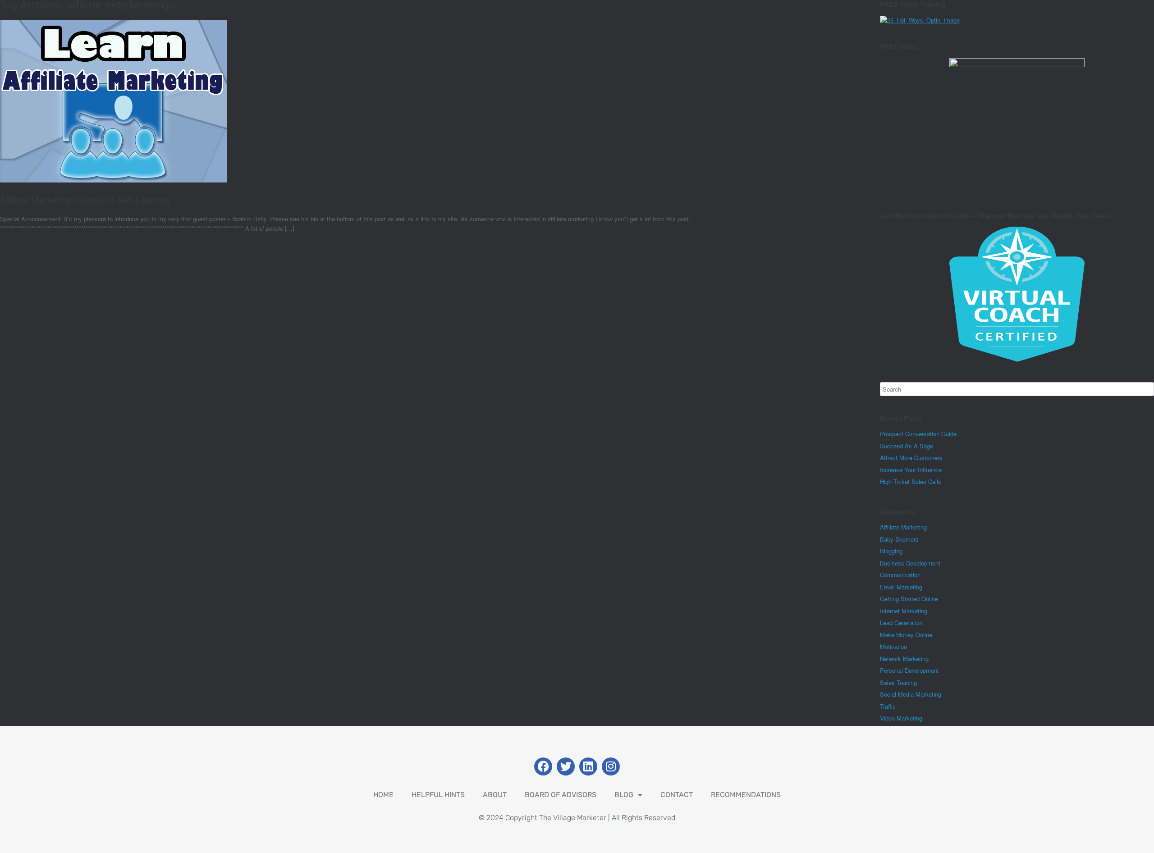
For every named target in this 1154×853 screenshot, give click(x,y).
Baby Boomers (899, 539)
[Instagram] (611, 766)
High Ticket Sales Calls (910, 481)
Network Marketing (904, 658)
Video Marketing (901, 718)
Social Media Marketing (910, 694)
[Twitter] (566, 766)
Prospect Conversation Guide (918, 433)
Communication (900, 574)
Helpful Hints (438, 794)
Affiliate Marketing (903, 527)
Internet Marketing (903, 611)
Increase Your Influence (911, 469)
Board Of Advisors (560, 794)
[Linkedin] (588, 766)
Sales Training (898, 682)
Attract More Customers (911, 457)
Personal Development (909, 670)
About (495, 794)
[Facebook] (543, 766)
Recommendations (746, 794)
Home (383, 794)
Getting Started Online (909, 598)
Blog (623, 794)
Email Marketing (901, 587)
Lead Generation (901, 622)
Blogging (891, 551)
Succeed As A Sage (906, 446)
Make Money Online (906, 634)
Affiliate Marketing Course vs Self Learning (85, 199)
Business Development (910, 563)
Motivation (893, 646)
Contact (676, 794)
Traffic (888, 706)
